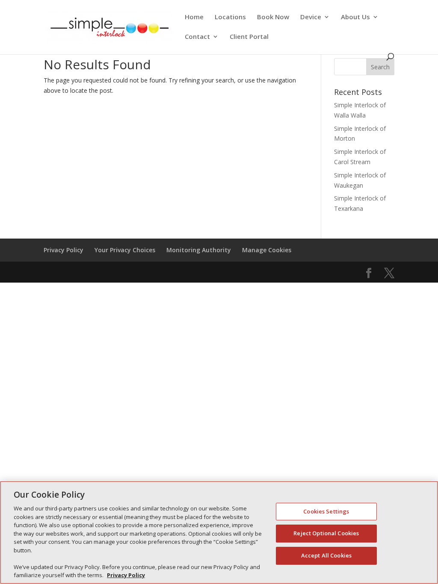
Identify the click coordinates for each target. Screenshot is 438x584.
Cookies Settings (326, 511)
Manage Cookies (266, 250)
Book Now (273, 17)
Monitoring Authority (198, 250)
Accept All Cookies (326, 555)
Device (310, 17)
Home (194, 17)
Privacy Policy (63, 250)
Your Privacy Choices (125, 250)
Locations (230, 17)
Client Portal (249, 37)
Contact (197, 37)
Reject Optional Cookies (326, 533)
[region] (219, 532)
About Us (355, 17)
